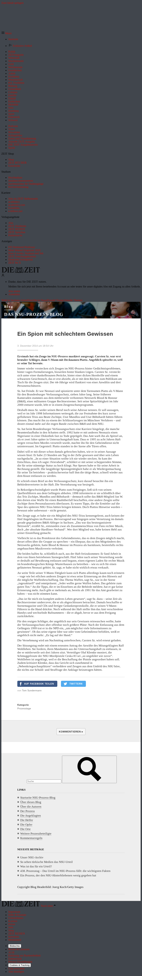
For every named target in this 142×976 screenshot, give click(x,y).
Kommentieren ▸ (71, 731)
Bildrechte (15, 946)
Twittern (75, 683)
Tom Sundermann (32, 690)
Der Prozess (27, 811)
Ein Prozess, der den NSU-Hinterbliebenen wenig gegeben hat (58, 875)
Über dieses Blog (30, 802)
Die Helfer (26, 820)
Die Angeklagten (30, 815)
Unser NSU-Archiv (31, 857)
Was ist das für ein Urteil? (36, 866)
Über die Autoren (30, 806)
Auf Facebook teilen (39, 683)
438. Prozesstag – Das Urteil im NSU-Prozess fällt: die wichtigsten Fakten (65, 871)
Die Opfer (26, 824)
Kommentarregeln (31, 838)
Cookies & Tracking (19, 965)
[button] (6, 33)
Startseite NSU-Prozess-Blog (37, 797)
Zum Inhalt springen (12, 2)
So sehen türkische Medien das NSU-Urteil (46, 862)
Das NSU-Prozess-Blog (33, 314)
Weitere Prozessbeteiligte (35, 833)
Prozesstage (24, 708)
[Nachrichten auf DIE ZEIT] (20, 272)
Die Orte (25, 829)
